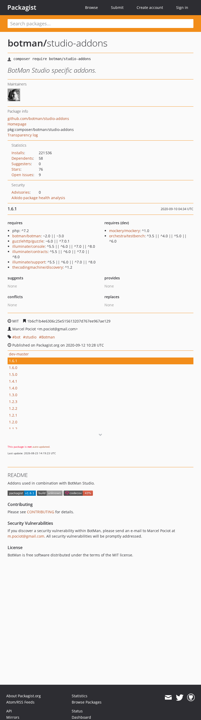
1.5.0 (13, 374)
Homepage (17, 124)
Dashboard (81, 717)
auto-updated (40, 446)
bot (17, 337)
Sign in (182, 7)
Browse (91, 7)
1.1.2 (13, 428)
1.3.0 (13, 394)
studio (30, 337)
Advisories (21, 192)
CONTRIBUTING (40, 511)
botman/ (27, 43)
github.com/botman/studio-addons (38, 118)
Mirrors (12, 717)
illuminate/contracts (30, 251)
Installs (18, 152)
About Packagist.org (23, 695)
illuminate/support (28, 262)
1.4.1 (13, 381)
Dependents (22, 158)
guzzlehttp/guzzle (27, 241)
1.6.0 (13, 367)
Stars (16, 169)
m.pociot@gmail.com (26, 536)
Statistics (79, 695)
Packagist (21, 7)
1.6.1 (13, 360)
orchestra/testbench (127, 235)
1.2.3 (13, 401)
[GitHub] (191, 697)
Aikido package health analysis (38, 197)
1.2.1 (13, 415)
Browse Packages (87, 702)
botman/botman (26, 235)
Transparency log (23, 135)
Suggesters (21, 163)
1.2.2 (13, 408)
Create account (150, 7)
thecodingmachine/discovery (37, 267)
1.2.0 (13, 421)
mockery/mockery (124, 230)
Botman (48, 337)
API (9, 711)
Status (77, 711)
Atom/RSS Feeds (20, 702)
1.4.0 (13, 387)
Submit (117, 7)
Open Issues (22, 174)
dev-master (19, 354)
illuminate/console (28, 246)
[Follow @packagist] (179, 697)
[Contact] (168, 697)
